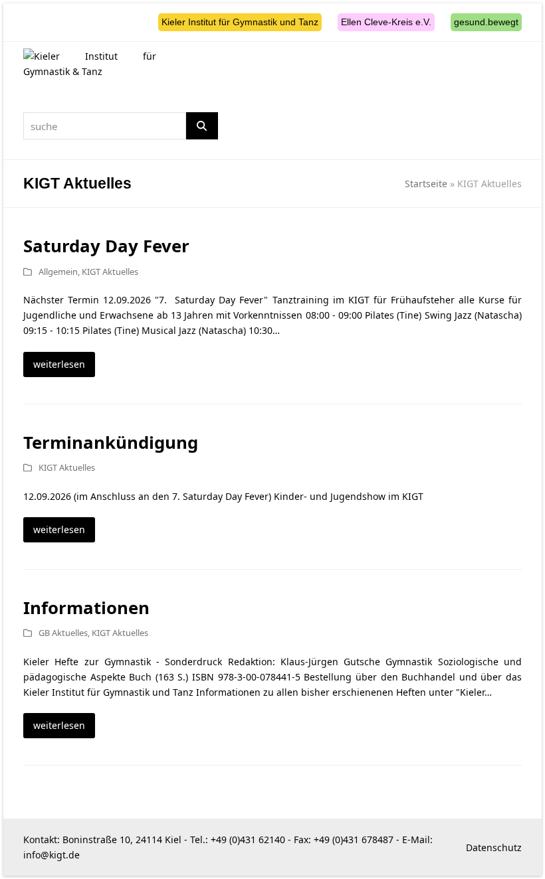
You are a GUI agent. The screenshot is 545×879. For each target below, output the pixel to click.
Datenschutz (494, 847)
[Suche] (202, 125)
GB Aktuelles (63, 633)
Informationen (86, 607)
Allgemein (58, 272)
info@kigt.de (51, 854)
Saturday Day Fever (106, 246)
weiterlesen (59, 364)
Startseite (426, 183)
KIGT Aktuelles (110, 272)
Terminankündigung (110, 442)
